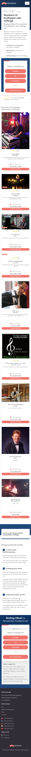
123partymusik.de (8, 723)
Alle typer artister (15, 90)
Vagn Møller (15, 154)
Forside (5, 10)
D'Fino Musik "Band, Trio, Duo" (15, 363)
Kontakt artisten (15, 169)
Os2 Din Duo (15, 234)
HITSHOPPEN (15, 194)
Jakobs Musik (15, 499)
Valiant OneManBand (15, 261)
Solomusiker (12, 10)
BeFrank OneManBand (15, 404)
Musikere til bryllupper (9, 11)
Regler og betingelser (7, 709)
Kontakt (3, 714)
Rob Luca (15, 311)
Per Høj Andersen (15, 456)
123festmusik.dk (8, 718)
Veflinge (19, 11)
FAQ (2, 707)
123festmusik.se (8, 721)
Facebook (6, 735)
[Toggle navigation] (27, 3)
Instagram (6, 737)
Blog (2, 712)
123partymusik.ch (8, 728)
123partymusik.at (8, 726)
